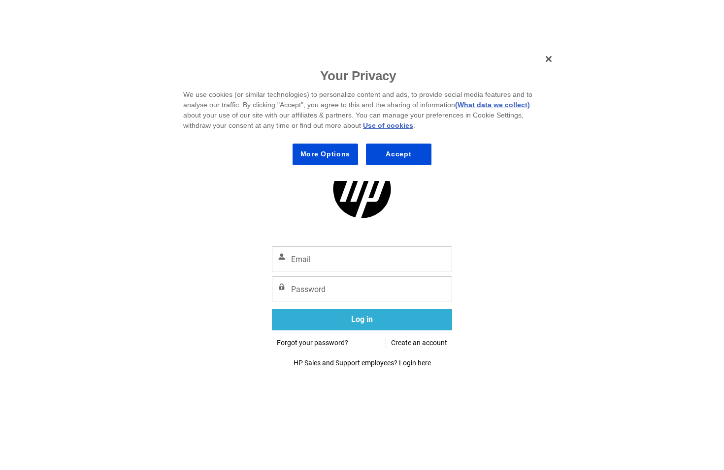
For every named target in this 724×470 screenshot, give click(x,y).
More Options (325, 154)
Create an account (419, 343)
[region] (365, 114)
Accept (398, 154)
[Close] (548, 59)
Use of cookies (388, 125)
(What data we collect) (492, 105)
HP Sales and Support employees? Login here (362, 363)
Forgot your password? (312, 343)
